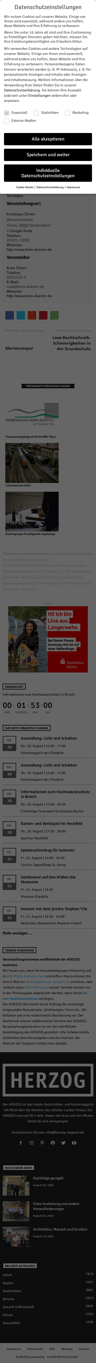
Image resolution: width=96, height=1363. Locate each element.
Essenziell (19, 112)
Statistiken (50, 112)
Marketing (80, 112)
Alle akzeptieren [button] (48, 139)
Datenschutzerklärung (22, 90)
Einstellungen (39, 95)
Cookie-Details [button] (25, 187)
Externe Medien (23, 120)
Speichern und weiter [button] (48, 155)
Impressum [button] (73, 187)
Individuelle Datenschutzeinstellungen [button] (48, 173)
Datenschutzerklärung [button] (50, 187)
